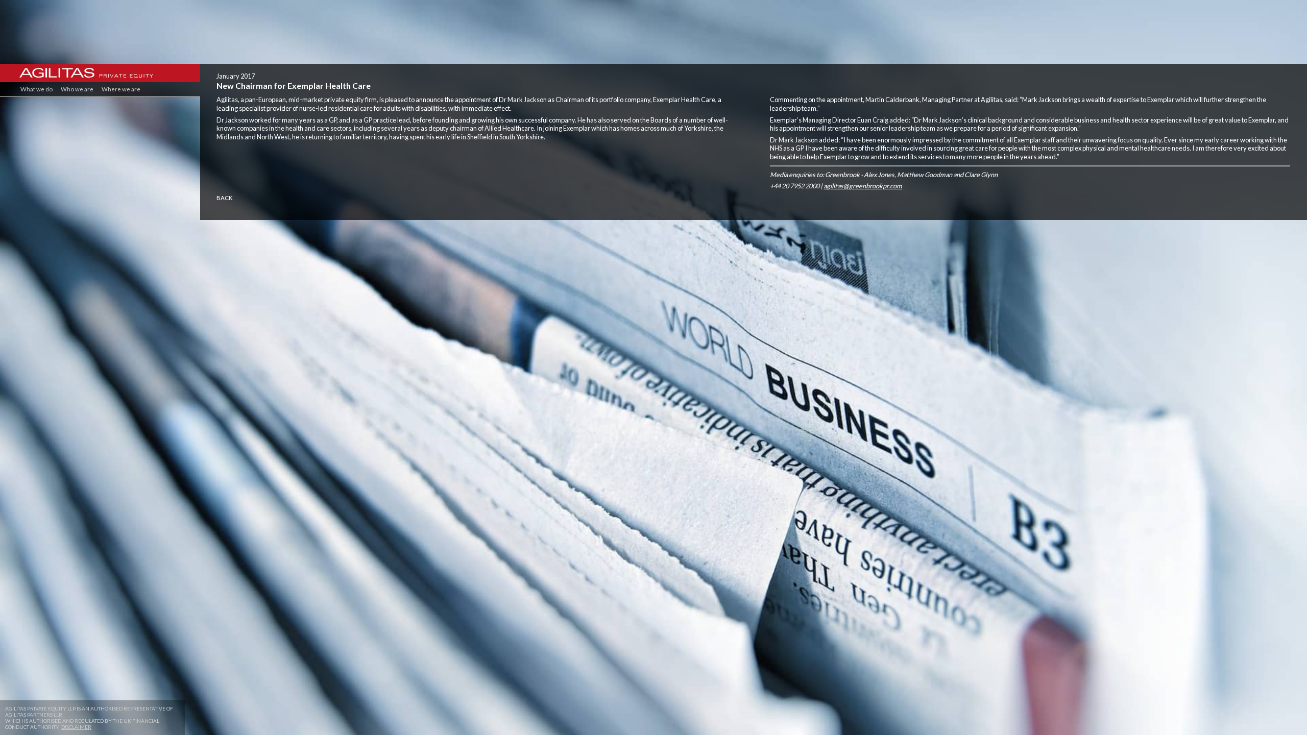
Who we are (77, 89)
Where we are (121, 89)
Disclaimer (76, 727)
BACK (224, 197)
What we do (36, 89)
